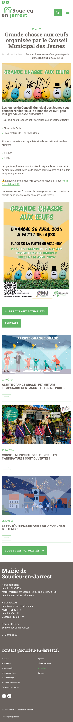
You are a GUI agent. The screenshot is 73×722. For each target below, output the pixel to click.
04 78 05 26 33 (9, 634)
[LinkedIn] (7, 2)
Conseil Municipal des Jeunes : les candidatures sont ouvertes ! (29, 457)
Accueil (5, 54)
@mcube (15, 717)
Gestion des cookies (10, 687)
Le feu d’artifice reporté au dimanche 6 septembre (33, 527)
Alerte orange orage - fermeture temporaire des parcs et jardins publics (34, 386)
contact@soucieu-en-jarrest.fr (30, 650)
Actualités (16, 54)
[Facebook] (3, 2)
